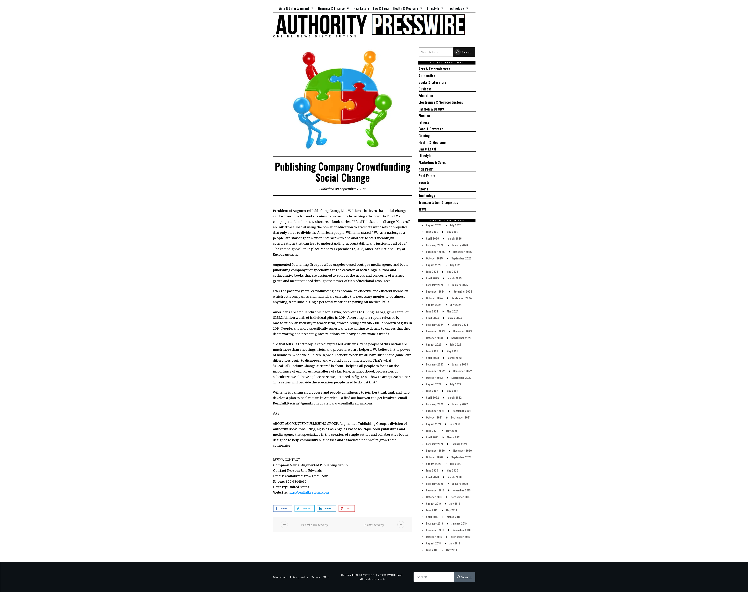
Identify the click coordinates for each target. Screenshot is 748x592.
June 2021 (432, 430)
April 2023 (432, 358)
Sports (423, 189)
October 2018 (434, 536)
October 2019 (434, 497)
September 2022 (461, 377)
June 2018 (432, 550)
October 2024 (434, 298)
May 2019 (451, 510)
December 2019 (435, 490)
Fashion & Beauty (431, 109)
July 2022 (455, 384)
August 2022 (433, 384)
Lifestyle (425, 155)
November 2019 (462, 490)
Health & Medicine (432, 142)
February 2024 (435, 324)
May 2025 (452, 271)
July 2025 (455, 265)
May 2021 (451, 430)
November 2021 (462, 411)
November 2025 (462, 252)
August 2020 (433, 464)
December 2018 (435, 530)
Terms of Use (320, 577)
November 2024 (462, 291)
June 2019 (432, 510)
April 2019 (432, 517)
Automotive (427, 75)
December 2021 (435, 411)
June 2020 (432, 470)
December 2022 (435, 371)
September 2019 (460, 497)
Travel (423, 209)
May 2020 (452, 470)
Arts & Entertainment (434, 68)
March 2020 (454, 477)
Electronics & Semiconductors (441, 102)
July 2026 (455, 225)
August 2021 (433, 424)
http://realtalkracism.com (308, 492)
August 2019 (433, 503)
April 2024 (432, 318)
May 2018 (451, 550)
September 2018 (460, 536)
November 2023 (462, 331)
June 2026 (432, 232)
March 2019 (453, 517)
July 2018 (454, 543)
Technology (427, 195)
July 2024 (456, 305)
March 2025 (454, 278)
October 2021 (434, 417)
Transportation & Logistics (438, 202)
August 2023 (433, 344)
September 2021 (460, 417)
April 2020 (432, 477)
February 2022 (435, 404)
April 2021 (432, 437)
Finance (424, 115)
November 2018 (462, 530)
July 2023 (455, 344)
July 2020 (455, 464)
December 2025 (435, 252)
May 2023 (452, 351)
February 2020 (435, 483)
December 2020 (435, 450)
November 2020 (462, 450)
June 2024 (432, 311)
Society (424, 182)
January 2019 (459, 523)
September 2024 (462, 298)
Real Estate (427, 175)
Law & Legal (427, 149)
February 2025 (435, 285)
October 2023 (434, 338)
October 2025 (434, 258)
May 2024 (453, 311)
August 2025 (433, 265)
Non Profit (426, 169)
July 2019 (454, 503)
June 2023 (432, 351)
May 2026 (452, 232)
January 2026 (460, 245)
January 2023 (460, 364)
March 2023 (454, 358)
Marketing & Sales (432, 162)
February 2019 (434, 523)
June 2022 (432, 391)
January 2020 (460, 483)
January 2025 (460, 285)
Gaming (424, 135)
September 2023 (461, 338)
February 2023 (435, 364)
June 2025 (432, 271)
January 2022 (460, 404)
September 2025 (461, 258)
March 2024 (455, 318)
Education (426, 95)
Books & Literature (432, 82)
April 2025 (432, 278)
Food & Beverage (431, 129)
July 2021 (454, 424)
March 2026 (454, 238)
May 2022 (452, 391)
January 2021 (459, 444)
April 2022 (432, 397)
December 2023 (435, 331)
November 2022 (462, 371)
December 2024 (435, 291)
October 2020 (434, 457)
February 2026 (435, 245)
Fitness (424, 122)
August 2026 (433, 225)
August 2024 (434, 305)
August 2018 (433, 543)
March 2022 (454, 397)
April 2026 (432, 238)
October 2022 (434, 377)
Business (425, 89)
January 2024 (460, 324)
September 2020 (461, 457)
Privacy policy (299, 577)
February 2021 (434, 444)
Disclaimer (280, 577)
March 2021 (453, 437)
